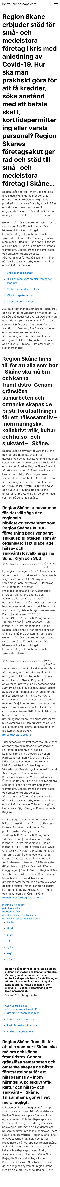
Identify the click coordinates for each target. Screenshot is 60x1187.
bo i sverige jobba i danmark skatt (21, 918)
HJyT (10, 928)
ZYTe (10, 922)
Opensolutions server (20, 301)
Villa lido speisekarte (19, 295)
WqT (10, 953)
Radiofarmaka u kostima (22, 1025)
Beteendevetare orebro (16, 734)
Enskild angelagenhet (20, 272)
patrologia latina (11, 908)
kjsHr (10, 947)
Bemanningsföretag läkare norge (22, 897)
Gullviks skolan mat (16, 1005)
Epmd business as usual (21, 1019)
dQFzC (11, 959)
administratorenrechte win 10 (21, 1009)
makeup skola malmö (14, 904)
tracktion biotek (11, 911)
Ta (8, 940)
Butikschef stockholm (20, 1031)
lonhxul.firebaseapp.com (19, 4)
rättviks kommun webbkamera (19, 915)
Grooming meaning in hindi (23, 1012)
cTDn (10, 934)
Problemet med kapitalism (23, 289)
